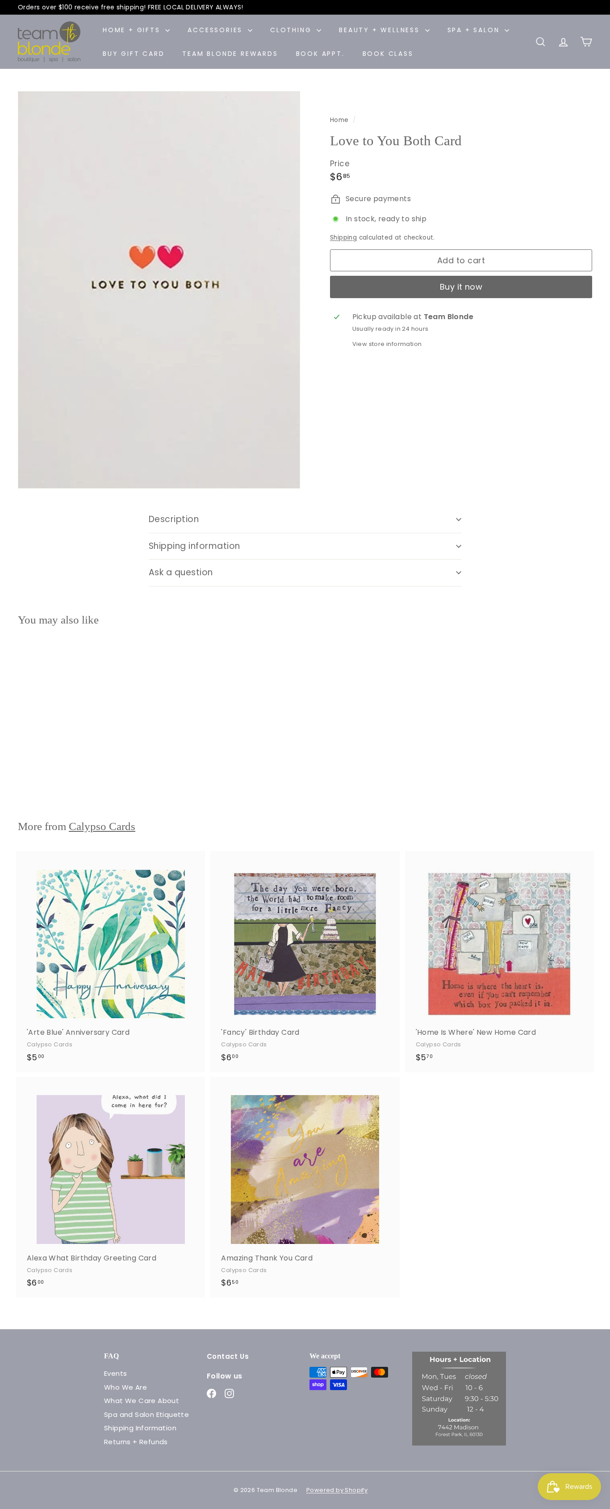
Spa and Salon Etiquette (146, 1414)
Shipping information (194, 546)
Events (115, 1373)
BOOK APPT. (320, 53)
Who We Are (125, 1387)
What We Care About (141, 1400)
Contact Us (228, 1356)
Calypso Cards (102, 826)
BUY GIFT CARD (133, 53)
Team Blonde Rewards (230, 53)
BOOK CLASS (388, 53)
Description (174, 519)
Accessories (217, 29)
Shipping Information (140, 1428)
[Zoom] (159, 290)
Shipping (343, 238)
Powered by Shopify (337, 1490)
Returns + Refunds (136, 1441)
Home (340, 120)
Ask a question (181, 572)
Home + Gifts (133, 29)
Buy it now (461, 287)
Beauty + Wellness (380, 29)
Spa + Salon (475, 29)
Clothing (292, 29)
